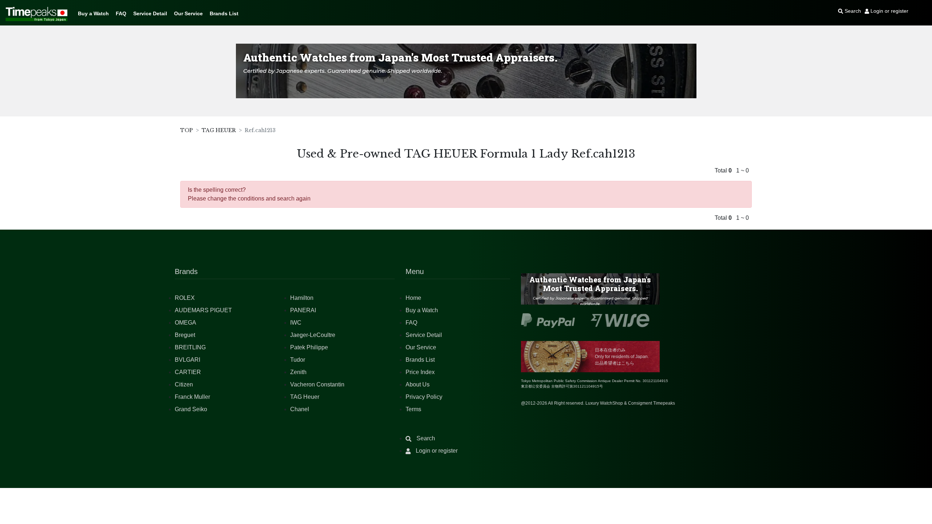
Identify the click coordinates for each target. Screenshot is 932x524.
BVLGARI (187, 360)
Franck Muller (192, 397)
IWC (295, 322)
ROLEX (185, 298)
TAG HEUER (219, 130)
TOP (186, 130)
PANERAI (303, 310)
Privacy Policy (424, 397)
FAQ (121, 13)
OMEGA (185, 322)
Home (413, 298)
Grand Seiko (191, 409)
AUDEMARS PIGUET (203, 310)
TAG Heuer (304, 397)
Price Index (420, 372)
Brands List (224, 13)
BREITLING (190, 347)
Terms (413, 409)
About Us (418, 384)
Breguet (185, 335)
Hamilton (301, 298)
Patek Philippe (309, 347)
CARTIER (188, 372)
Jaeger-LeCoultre (312, 335)
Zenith (298, 372)
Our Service (188, 13)
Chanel (299, 409)
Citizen (184, 384)
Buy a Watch (93, 13)
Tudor (297, 360)
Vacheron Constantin (317, 384)
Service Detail (150, 13)
